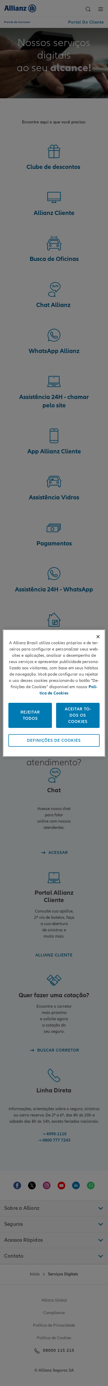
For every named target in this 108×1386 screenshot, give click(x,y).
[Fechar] (98, 636)
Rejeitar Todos (30, 715)
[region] (54, 693)
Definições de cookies (54, 740)
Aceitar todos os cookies (78, 715)
